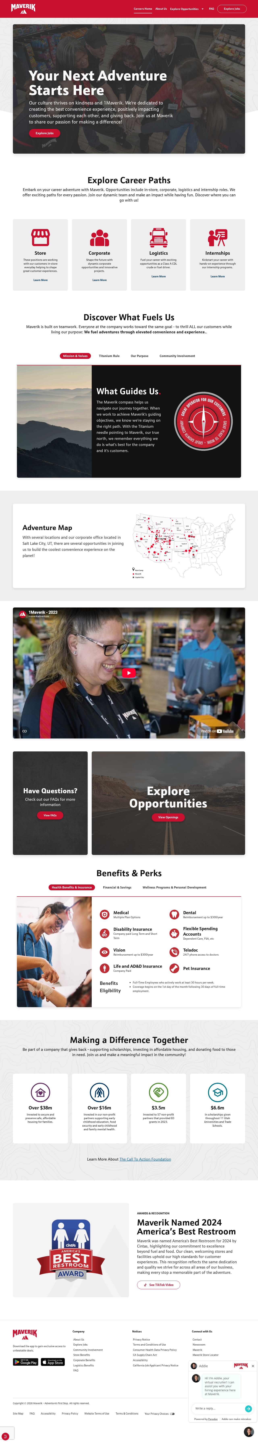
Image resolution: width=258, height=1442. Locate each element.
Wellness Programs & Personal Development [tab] (174, 887)
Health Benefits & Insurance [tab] (72, 887)
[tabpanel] (129, 421)
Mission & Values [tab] (75, 356)
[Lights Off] (5, 1436)
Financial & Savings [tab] (117, 887)
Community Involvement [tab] (177, 356)
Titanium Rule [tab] (109, 356)
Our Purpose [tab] (139, 356)
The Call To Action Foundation (145, 1159)
